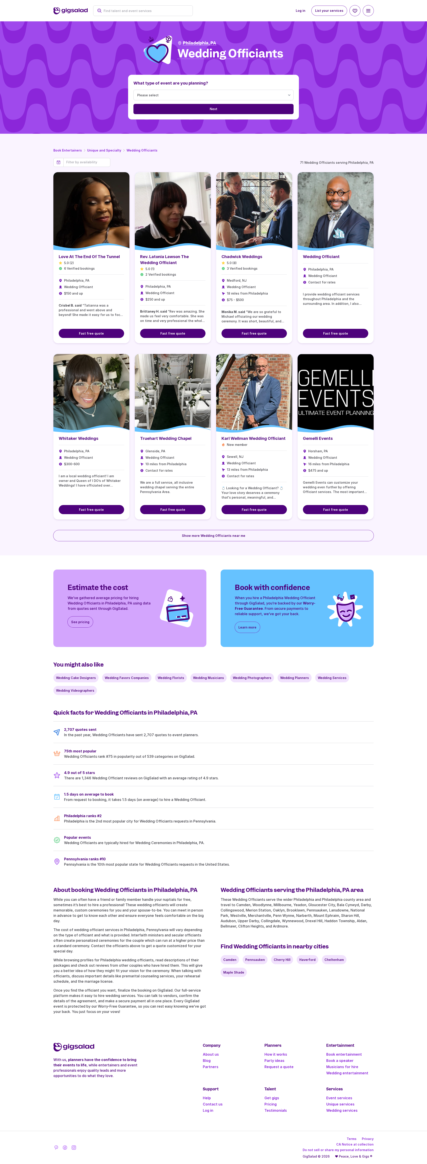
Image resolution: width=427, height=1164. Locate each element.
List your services (329, 10)
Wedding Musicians (208, 678)
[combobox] (145, 11)
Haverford (307, 960)
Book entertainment (344, 1054)
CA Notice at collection (355, 1144)
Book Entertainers (67, 150)
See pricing (80, 622)
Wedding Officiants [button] (230, 54)
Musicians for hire (342, 1067)
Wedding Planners (294, 678)
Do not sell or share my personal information (338, 1150)
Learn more (247, 627)
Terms (352, 1139)
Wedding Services (332, 678)
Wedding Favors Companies (127, 678)
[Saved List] (355, 10)
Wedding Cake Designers (76, 678)
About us (211, 1054)
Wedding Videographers (75, 690)
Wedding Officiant (321, 256)
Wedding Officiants (142, 150)
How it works (275, 1054)
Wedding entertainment (347, 1073)
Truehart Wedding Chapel (165, 438)
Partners (210, 1067)
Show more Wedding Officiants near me (213, 536)
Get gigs (271, 1098)
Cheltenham (334, 960)
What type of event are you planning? (170, 83)
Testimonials (275, 1110)
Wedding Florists (171, 678)
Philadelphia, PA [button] (199, 43)
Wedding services (342, 1110)
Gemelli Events (318, 438)
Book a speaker (340, 1060)
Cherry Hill (282, 960)
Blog (207, 1060)
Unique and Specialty (104, 150)
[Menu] (368, 10)
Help (207, 1098)
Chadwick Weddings (242, 256)
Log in (300, 10)
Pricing (270, 1104)
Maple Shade (233, 972)
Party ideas (274, 1060)
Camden (229, 960)
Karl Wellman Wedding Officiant (254, 438)
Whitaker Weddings (78, 438)
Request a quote (279, 1067)
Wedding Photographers (252, 678)
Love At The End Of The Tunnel (89, 256)
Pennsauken (255, 960)
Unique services (340, 1104)
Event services (339, 1098)
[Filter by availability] (87, 162)
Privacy (368, 1139)
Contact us (213, 1104)
